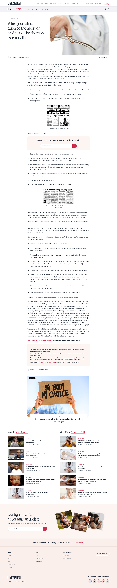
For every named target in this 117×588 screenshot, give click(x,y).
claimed (35, 133)
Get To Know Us (67, 552)
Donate (9, 555)
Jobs (9, 561)
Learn (46, 3)
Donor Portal (98, 3)
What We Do (40, 3)
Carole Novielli (78, 432)
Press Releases (11, 564)
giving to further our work (66, 349)
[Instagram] (108, 9)
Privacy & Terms (22, 581)
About (9, 552)
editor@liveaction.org (39, 353)
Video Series (53, 3)
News (60, 3)
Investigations (39, 558)
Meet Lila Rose (67, 558)
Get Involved (67, 3)
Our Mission (66, 555)
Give (106, 3)
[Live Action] (14, 3)
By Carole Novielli (24, 57)
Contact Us (10, 567)
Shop (73, 3)
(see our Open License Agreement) (46, 362)
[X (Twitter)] (106, 9)
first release (35, 83)
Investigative (13, 57)
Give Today (79, 542)
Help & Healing (89, 3)
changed (58, 331)
